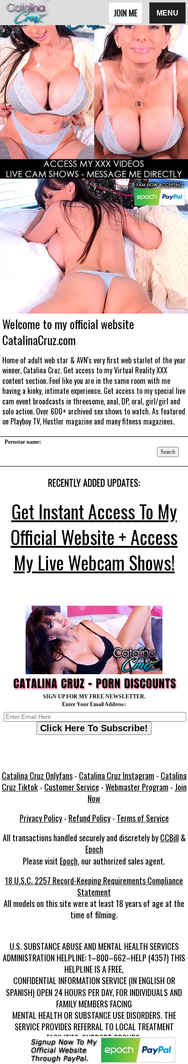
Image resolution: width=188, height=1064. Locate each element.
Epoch (94, 849)
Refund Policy (89, 818)
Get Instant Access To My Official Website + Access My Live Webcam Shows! (94, 537)
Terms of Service (143, 818)
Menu (167, 12)
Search (168, 452)
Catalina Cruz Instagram (116, 775)
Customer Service (71, 787)
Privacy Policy (41, 818)
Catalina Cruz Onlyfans (37, 775)
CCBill (169, 838)
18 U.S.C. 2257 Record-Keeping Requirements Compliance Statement (94, 886)
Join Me (125, 13)
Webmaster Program (136, 787)
